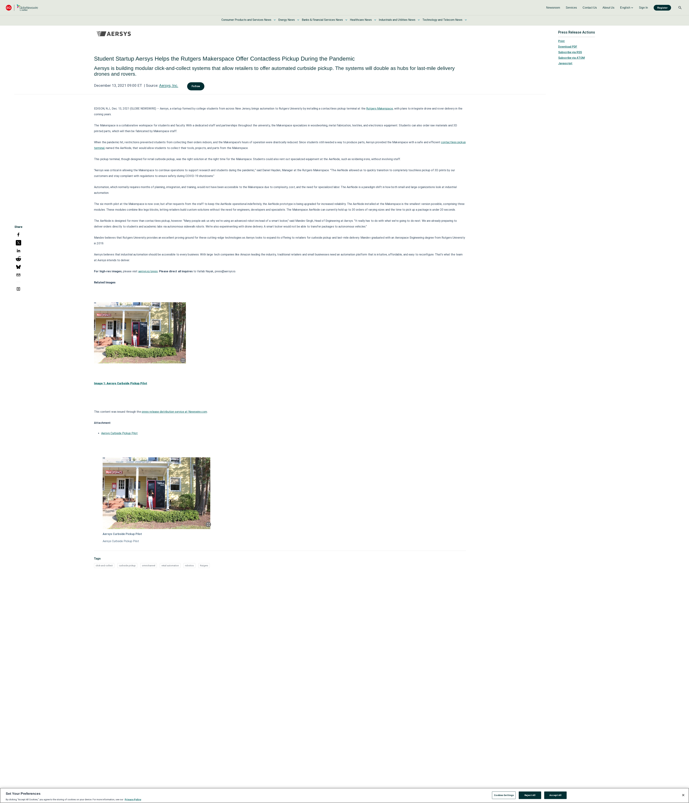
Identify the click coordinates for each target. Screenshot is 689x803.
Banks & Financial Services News (322, 20)
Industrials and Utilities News (397, 20)
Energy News (286, 20)
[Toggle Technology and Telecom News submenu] (466, 20)
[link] (553, 7)
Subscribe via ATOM (571, 58)
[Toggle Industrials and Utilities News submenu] (419, 20)
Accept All (555, 795)
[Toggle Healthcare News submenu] (375, 20)
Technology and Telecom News (442, 20)
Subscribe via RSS (570, 52)
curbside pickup (127, 565)
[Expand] (183, 360)
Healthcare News (361, 20)
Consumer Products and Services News (246, 20)
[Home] (22, 7)
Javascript (565, 63)
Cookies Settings (504, 795)
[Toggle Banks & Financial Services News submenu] (346, 20)
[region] (344, 795)
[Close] (683, 795)
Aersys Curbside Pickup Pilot (119, 433)
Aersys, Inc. (168, 85)
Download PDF (567, 46)
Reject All (529, 795)
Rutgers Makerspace (379, 108)
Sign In (643, 7)
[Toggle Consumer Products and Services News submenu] (274, 20)
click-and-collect (104, 565)
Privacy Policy (133, 799)
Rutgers (204, 565)
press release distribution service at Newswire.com (174, 411)
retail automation (170, 565)
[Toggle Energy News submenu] (298, 20)
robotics (189, 565)
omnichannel (148, 565)
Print (561, 41)
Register (662, 7)
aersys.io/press (148, 271)
